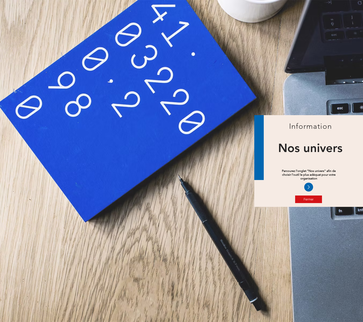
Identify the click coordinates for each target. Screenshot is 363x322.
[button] (308, 199)
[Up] (308, 187)
